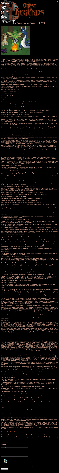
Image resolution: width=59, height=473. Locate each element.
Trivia (2, 18)
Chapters (3, 4)
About (2, 2)
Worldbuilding (4, 17)
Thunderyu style (21, 17)
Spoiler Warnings (5, 3)
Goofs (2, 20)
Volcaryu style (30, 17)
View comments (4, 471)
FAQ (2, 15)
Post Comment (5, 468)
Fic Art (2, 12)
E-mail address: (4, 444)
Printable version (54, 19)
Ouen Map (3, 13)
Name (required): (4, 442)
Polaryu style (37, 17)
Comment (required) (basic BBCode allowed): (10, 447)
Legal (2, 23)
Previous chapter (4, 431)
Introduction (3, 1)
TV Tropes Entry (4, 22)
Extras (2, 7)
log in (8, 436)
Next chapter (12, 431)
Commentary (4, 6)
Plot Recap (3, 10)
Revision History (4, 11)
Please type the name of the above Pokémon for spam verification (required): (17, 466)
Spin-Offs (3, 8)
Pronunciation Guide (5, 21)
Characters (3, 16)
